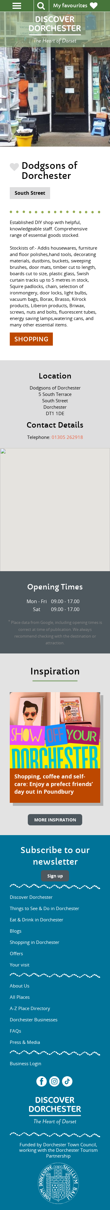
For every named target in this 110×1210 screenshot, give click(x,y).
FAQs (15, 1031)
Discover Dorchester (31, 897)
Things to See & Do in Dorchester (44, 908)
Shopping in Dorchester (34, 942)
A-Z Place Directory (30, 1008)
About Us (19, 986)
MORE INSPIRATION (55, 820)
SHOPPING (31, 339)
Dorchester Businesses (33, 1019)
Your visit (19, 965)
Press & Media (25, 1042)
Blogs (15, 931)
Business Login (25, 1063)
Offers (16, 953)
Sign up (55, 876)
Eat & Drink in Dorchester (36, 919)
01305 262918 (67, 437)
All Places (20, 997)
